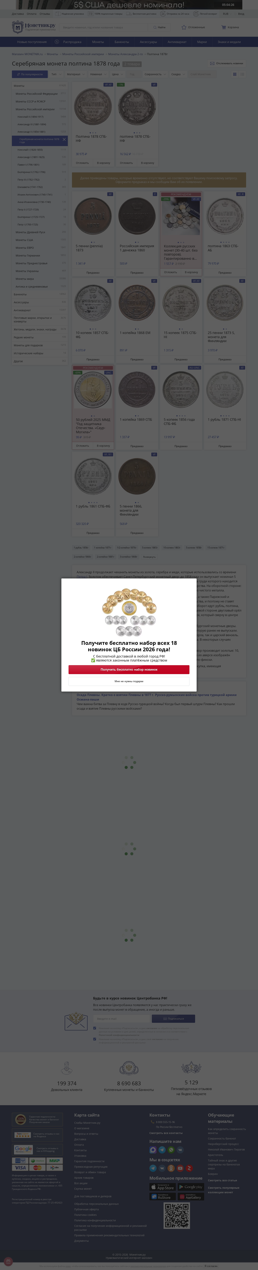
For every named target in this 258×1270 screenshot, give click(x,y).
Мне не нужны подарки (129, 681)
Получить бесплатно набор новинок (129, 670)
